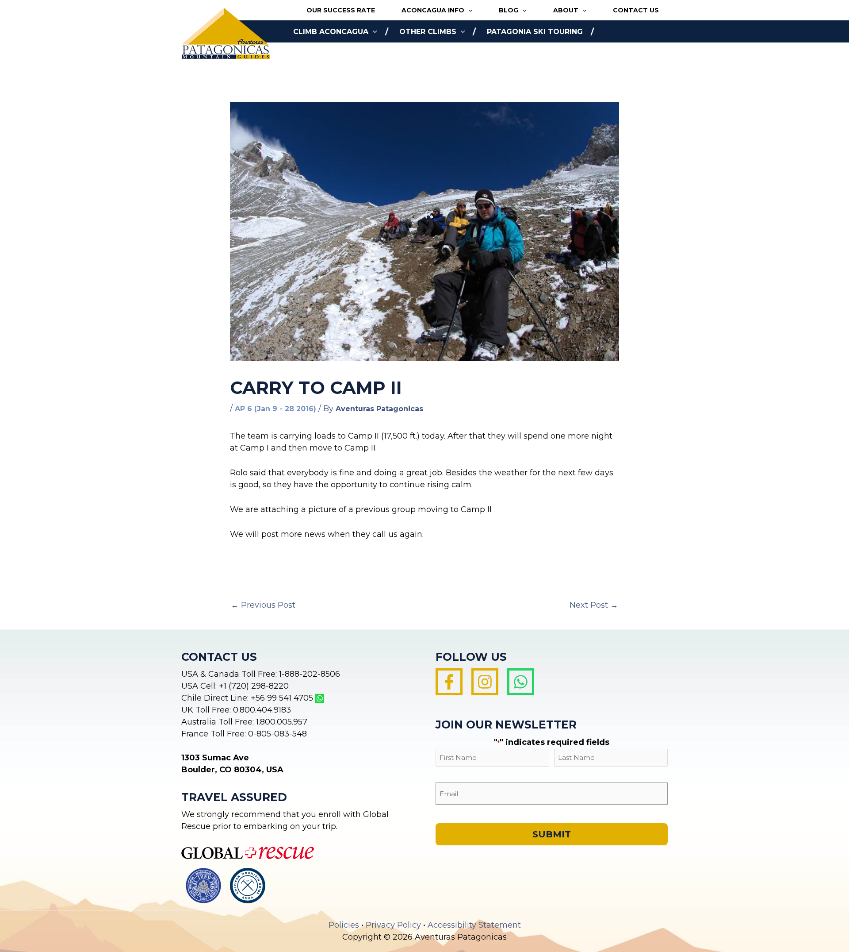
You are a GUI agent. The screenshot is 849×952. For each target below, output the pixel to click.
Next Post (594, 605)
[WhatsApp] (520, 681)
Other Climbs (427, 31)
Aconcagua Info (433, 10)
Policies (344, 925)
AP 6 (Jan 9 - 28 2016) (275, 409)
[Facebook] (449, 681)
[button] (468, 10)
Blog (508, 10)
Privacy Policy (393, 925)
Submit (551, 834)
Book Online (319, 54)
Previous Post (263, 605)
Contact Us (636, 10)
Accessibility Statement (474, 925)
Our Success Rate (340, 10)
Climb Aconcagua (330, 31)
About (565, 10)
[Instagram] (484, 681)
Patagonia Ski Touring (535, 31)
